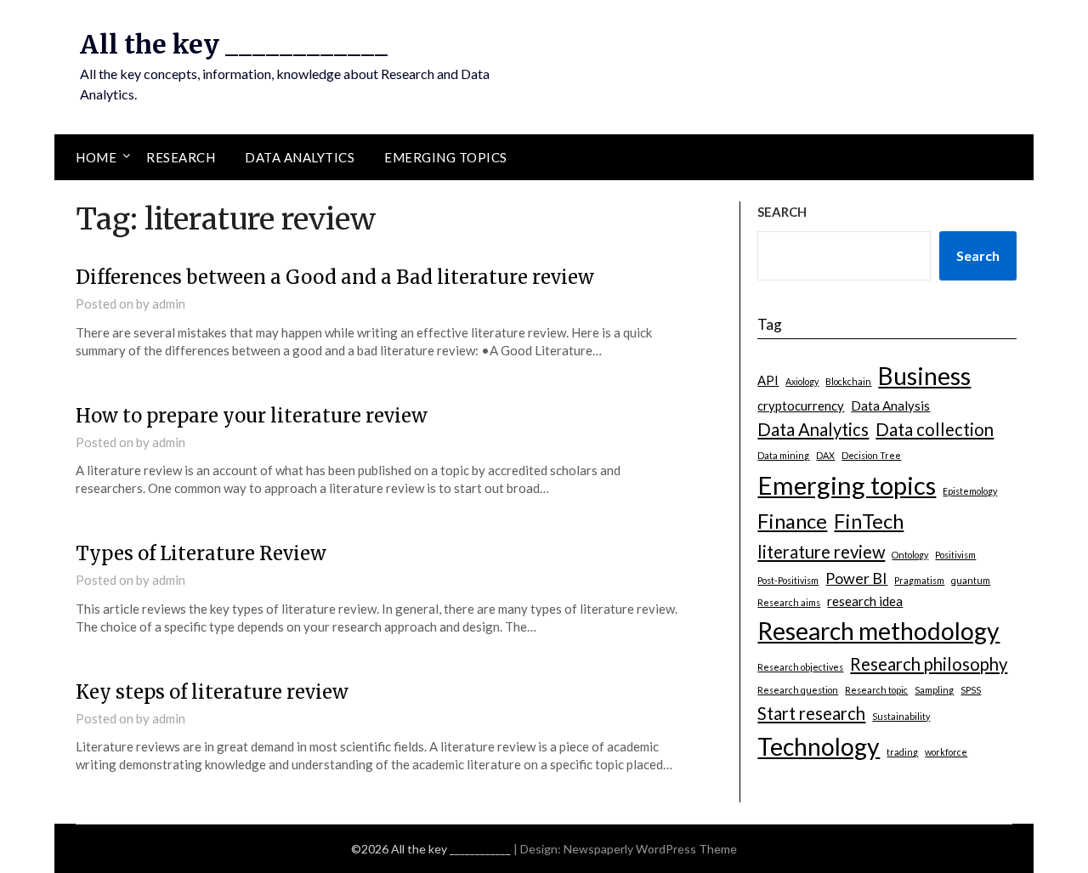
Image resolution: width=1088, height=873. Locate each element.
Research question (797, 689)
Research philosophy (928, 664)
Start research (811, 713)
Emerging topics (445, 157)
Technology (818, 746)
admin (168, 303)
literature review (821, 551)
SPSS (970, 689)
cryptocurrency (800, 405)
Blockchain (848, 381)
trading (902, 751)
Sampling (934, 689)
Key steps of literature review (212, 692)
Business (924, 375)
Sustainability (901, 716)
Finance (792, 520)
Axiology (802, 381)
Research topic (876, 689)
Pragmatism (919, 580)
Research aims (788, 602)
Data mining (783, 455)
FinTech (869, 520)
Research (180, 157)
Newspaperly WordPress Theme (650, 849)
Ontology (910, 554)
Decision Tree (871, 455)
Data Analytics (299, 157)
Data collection (935, 429)
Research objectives (800, 666)
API (768, 380)
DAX (825, 455)
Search (978, 255)
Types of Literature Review (201, 553)
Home (96, 157)
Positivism (955, 554)
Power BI (856, 578)
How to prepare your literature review (252, 416)
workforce (946, 751)
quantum (970, 580)
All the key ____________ (234, 44)
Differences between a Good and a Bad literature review (335, 277)
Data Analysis (890, 405)
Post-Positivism (788, 580)
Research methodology (878, 630)
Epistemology (970, 490)
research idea (865, 601)
